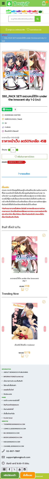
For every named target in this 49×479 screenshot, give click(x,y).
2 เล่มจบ (8, 127)
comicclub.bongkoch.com (15, 428)
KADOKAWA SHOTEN (12, 115)
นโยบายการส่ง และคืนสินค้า (13, 381)
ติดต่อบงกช (8, 394)
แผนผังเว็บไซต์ (9, 390)
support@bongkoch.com (18, 457)
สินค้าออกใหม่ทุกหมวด (11, 405)
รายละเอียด (25, 173)
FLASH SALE (8, 418)
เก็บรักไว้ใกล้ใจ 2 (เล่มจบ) (24, 344)
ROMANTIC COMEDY (16, 162)
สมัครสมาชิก (20, 30)
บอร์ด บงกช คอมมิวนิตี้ (11, 400)
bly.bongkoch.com (11, 433)
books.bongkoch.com (13, 437)
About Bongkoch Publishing (16, 372)
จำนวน (4, 149)
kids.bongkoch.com (12, 442)
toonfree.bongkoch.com (14, 424)
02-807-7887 (13, 451)
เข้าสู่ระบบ (11, 30)
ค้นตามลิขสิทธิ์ (8, 409)
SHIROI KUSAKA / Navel (13, 119)
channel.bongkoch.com (14, 446)
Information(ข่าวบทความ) (13, 376)
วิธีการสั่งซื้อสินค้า (10, 385)
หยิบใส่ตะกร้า (10, 475)
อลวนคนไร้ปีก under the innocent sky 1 (24, 279)
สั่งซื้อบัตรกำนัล (9, 413)
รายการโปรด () (35, 30)
